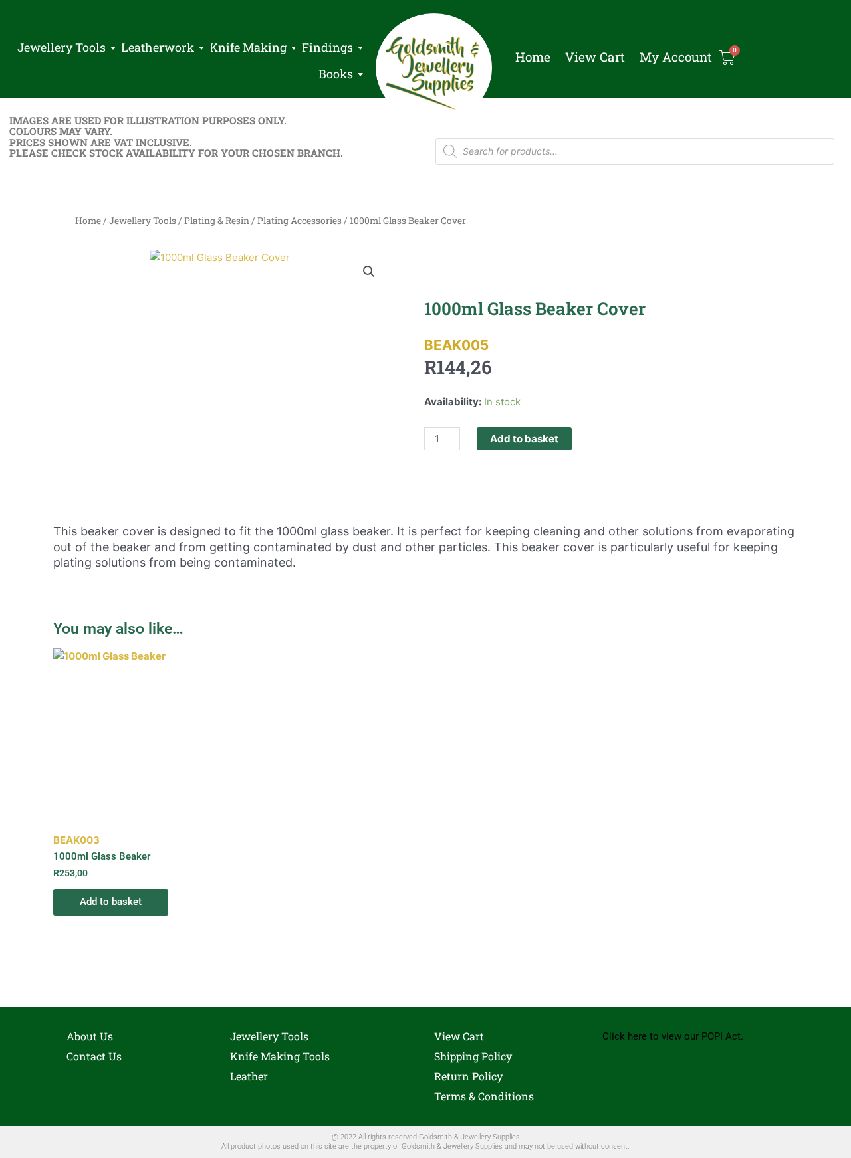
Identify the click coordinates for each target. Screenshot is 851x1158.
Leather (249, 1076)
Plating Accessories (299, 221)
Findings (327, 47)
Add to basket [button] (111, 902)
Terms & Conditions (484, 1096)
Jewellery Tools (61, 47)
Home (532, 57)
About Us (89, 1036)
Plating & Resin (216, 221)
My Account (676, 57)
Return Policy (468, 1076)
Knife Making (248, 47)
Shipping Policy (473, 1056)
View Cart (595, 57)
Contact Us (94, 1056)
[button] (369, 272)
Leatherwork (157, 47)
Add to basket (524, 439)
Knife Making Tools (280, 1056)
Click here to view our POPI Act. (672, 1036)
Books (335, 74)
